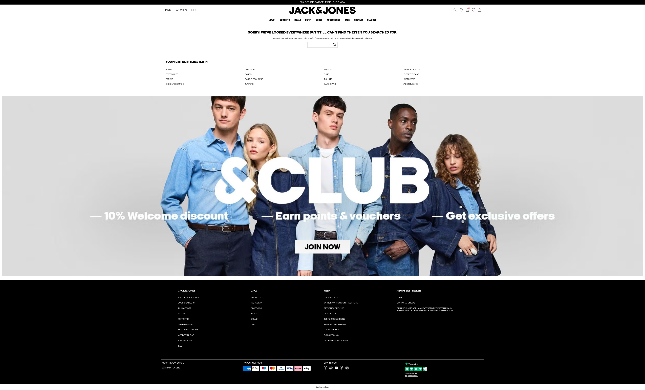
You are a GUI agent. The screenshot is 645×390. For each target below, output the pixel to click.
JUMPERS (249, 84)
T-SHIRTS (328, 79)
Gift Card (183, 319)
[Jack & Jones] (322, 13)
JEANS (169, 69)
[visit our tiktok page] (347, 369)
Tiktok (254, 313)
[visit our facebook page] (325, 369)
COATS (248, 74)
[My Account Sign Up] (322, 186)
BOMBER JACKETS (411, 69)
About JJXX (257, 297)
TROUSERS (250, 69)
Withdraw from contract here (341, 303)
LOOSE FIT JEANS (411, 74)
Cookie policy (331, 335)
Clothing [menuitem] (285, 20)
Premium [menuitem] (358, 20)
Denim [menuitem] (308, 20)
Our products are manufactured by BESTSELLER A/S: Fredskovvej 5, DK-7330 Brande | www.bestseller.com (425, 309)
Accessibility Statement (336, 340)
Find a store (184, 308)
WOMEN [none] (181, 10)
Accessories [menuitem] (333, 20)
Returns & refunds (334, 308)
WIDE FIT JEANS (410, 84)
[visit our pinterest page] (341, 369)
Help (327, 290)
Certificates (185, 340)
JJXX (254, 290)
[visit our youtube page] (336, 369)
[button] (201, 367)
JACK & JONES (186, 290)
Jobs (399, 297)
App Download (186, 335)
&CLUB (181, 313)
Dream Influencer (188, 330)
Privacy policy (331, 330)
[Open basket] (479, 10)
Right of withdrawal (335, 324)
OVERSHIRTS (172, 74)
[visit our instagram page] (331, 369)
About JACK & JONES (188, 297)
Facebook (256, 308)
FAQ (180, 346)
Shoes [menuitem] (319, 20)
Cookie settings (322, 387)
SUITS (326, 74)
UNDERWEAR (409, 79)
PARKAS (169, 79)
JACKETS (328, 69)
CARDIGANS (330, 84)
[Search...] (334, 44)
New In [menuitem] (272, 20)
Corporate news (406, 303)
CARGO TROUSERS (254, 79)
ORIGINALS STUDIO (175, 84)
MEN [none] (168, 10)
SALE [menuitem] (347, 20)
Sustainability (185, 324)
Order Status (331, 297)
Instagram (256, 303)
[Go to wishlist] (473, 11)
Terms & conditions (334, 319)
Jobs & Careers (186, 303)
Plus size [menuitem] (371, 20)
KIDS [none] (194, 10)
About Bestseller (409, 290)
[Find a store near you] (461, 11)
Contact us (330, 313)
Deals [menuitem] (297, 20)
